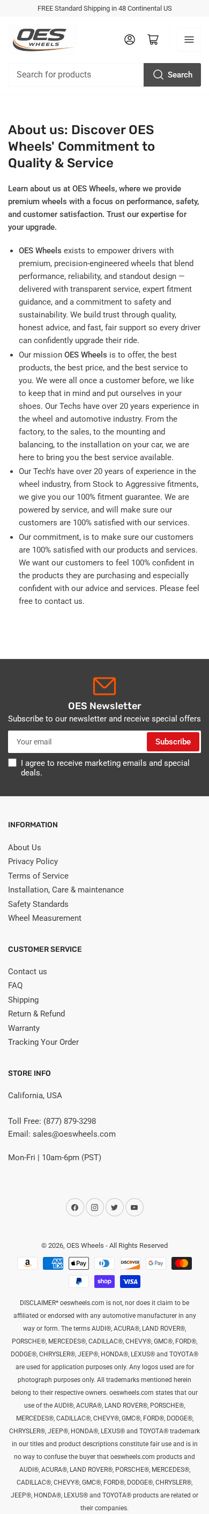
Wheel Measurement (44, 918)
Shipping (23, 1000)
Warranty (24, 1028)
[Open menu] (189, 39)
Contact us (27, 971)
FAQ (15, 985)
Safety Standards (38, 904)
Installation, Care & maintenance (66, 890)
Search (180, 75)
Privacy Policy (33, 861)
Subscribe (173, 742)
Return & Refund (36, 1014)
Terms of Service (38, 876)
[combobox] (104, 75)
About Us (24, 847)
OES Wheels (85, 1245)
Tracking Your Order (43, 1042)
